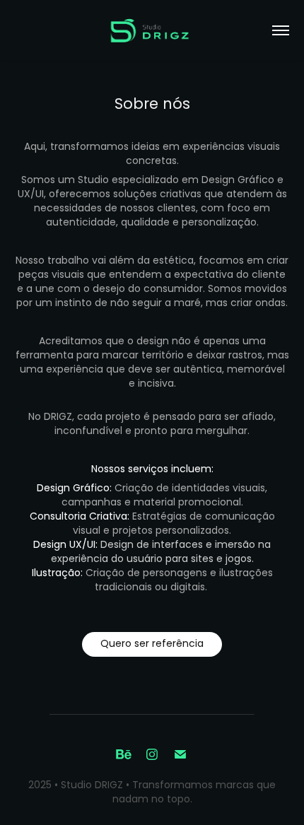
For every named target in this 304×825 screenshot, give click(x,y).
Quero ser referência (152, 644)
